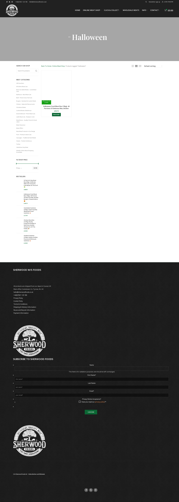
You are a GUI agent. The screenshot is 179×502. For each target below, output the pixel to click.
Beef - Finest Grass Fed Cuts (24, 98)
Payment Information (21, 313)
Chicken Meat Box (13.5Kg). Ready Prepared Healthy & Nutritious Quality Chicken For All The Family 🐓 (30, 224)
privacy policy (100, 402)
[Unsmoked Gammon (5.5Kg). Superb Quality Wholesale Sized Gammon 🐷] (19, 211)
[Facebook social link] (7, 1)
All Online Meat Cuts (22, 86)
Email (91, 391)
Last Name (91, 383)
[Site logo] (12, 10)
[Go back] (69, 37)
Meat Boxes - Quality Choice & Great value (26, 121)
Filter (35, 168)
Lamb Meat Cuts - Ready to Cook (25, 117)
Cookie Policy (18, 301)
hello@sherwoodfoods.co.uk (23, 292)
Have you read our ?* (94, 402)
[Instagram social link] (12, 1)
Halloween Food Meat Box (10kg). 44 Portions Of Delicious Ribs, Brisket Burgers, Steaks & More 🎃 (31, 197)
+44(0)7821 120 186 (20, 295)
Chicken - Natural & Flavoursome (25, 104)
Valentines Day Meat (22, 147)
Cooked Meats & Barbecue (23, 110)
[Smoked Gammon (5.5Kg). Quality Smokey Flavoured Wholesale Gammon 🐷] (19, 239)
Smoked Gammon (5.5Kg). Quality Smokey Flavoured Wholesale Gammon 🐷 (31, 238)
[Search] (146, 2)
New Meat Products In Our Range (25, 131)
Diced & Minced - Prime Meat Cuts (25, 114)
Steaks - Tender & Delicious (24, 141)
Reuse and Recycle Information (24, 310)
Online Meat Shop (58, 66)
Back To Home (46, 66)
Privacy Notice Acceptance (91, 399)
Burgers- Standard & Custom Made (26, 101)
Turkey (18, 144)
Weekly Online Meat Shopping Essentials (24, 151)
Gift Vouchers (20, 83)
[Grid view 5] (140, 66)
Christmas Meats (21, 107)
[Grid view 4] (136, 66)
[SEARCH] (36, 71)
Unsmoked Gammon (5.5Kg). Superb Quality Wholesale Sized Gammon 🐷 (30, 210)
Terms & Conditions (20, 304)
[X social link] (9, 1)
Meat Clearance (20, 125)
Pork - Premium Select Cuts (23, 134)
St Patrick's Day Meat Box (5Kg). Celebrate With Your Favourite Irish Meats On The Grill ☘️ (31, 183)
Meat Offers (19, 128)
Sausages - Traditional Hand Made (26, 138)
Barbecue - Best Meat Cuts (23, 94)
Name (92, 365)
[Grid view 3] (133, 66)
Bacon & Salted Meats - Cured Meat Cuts (26, 90)
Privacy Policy (18, 298)
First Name (91, 375)
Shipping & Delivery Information (25, 307)
